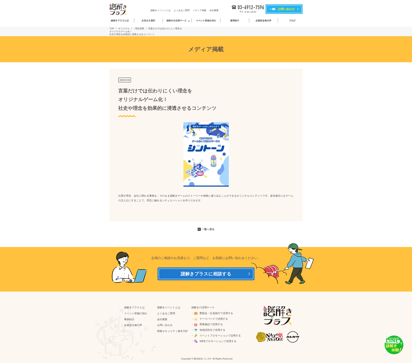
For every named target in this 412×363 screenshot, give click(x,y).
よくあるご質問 (182, 10)
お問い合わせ (165, 325)
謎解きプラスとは (120, 20)
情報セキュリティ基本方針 (172, 331)
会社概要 (214, 10)
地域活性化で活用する (212, 330)
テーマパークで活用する (214, 318)
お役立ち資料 (148, 20)
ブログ (292, 20)
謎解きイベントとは (160, 10)
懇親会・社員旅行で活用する (216, 313)
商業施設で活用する (211, 324)
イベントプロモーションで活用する (220, 335)
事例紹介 (234, 20)
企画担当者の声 (263, 20)
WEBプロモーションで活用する (218, 341)
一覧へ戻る (208, 229)
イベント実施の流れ (206, 20)
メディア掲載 (199, 10)
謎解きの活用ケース (176, 20)
